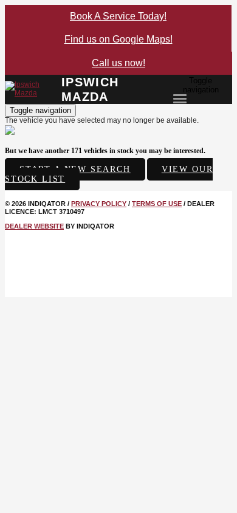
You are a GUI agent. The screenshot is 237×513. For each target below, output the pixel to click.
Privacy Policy (98, 203)
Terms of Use (157, 203)
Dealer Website (34, 226)
